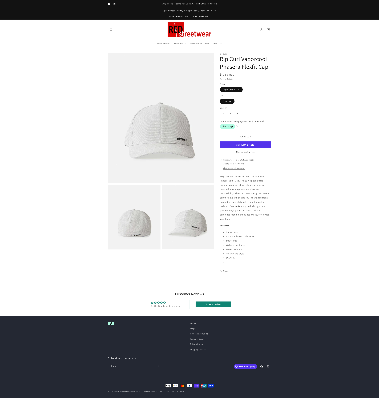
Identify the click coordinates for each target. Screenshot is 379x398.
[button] (111, 30)
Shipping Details (198, 349)
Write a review (213, 304)
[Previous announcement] (158, 4)
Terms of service (178, 391)
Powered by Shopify (134, 391)
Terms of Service (198, 339)
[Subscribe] (158, 366)
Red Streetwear (120, 391)
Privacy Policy (196, 344)
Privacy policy (163, 391)
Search (193, 323)
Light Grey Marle (231, 89)
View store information (234, 168)
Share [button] (225, 271)
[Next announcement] (221, 4)
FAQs (192, 328)
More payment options (245, 152)
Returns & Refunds (199, 333)
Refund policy (149, 391)
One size (227, 101)
